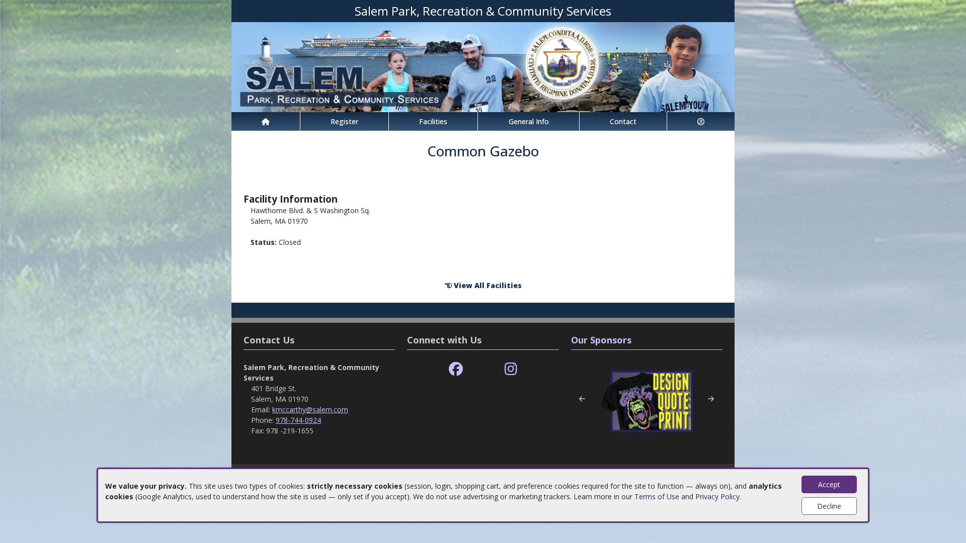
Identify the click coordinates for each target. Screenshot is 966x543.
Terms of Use (656, 496)
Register (344, 121)
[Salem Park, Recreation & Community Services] (483, 66)
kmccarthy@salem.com (310, 409)
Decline (829, 506)
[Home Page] (265, 121)
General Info (529, 121)
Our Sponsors (601, 340)
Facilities (433, 121)
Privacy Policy (717, 496)
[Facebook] (456, 369)
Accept (829, 484)
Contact (623, 121)
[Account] (701, 121)
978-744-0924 (298, 420)
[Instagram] (511, 369)
